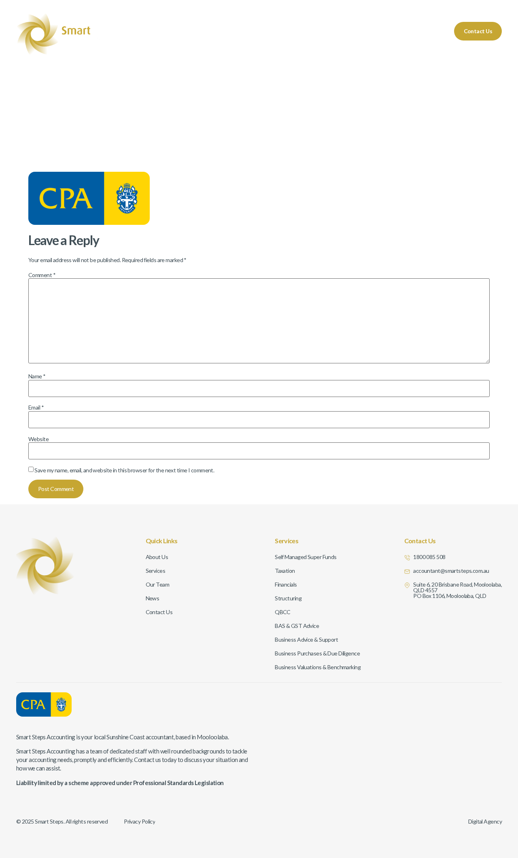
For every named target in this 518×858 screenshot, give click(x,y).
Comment (41, 275)
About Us (305, 31)
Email (36, 407)
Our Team (345, 31)
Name (37, 376)
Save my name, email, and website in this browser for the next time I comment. (124, 470)
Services (267, 31)
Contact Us (478, 31)
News (381, 31)
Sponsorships (420, 31)
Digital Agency (485, 821)
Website (38, 439)
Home (233, 31)
